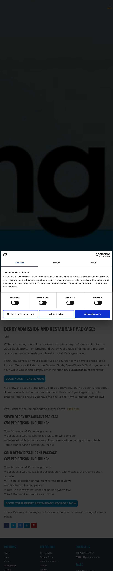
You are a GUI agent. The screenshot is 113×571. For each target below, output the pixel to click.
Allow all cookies (92, 314)
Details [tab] (56, 263)
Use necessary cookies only (20, 314)
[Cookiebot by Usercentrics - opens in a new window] (98, 255)
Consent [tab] (19, 263)
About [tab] (93, 263)
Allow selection (56, 314)
